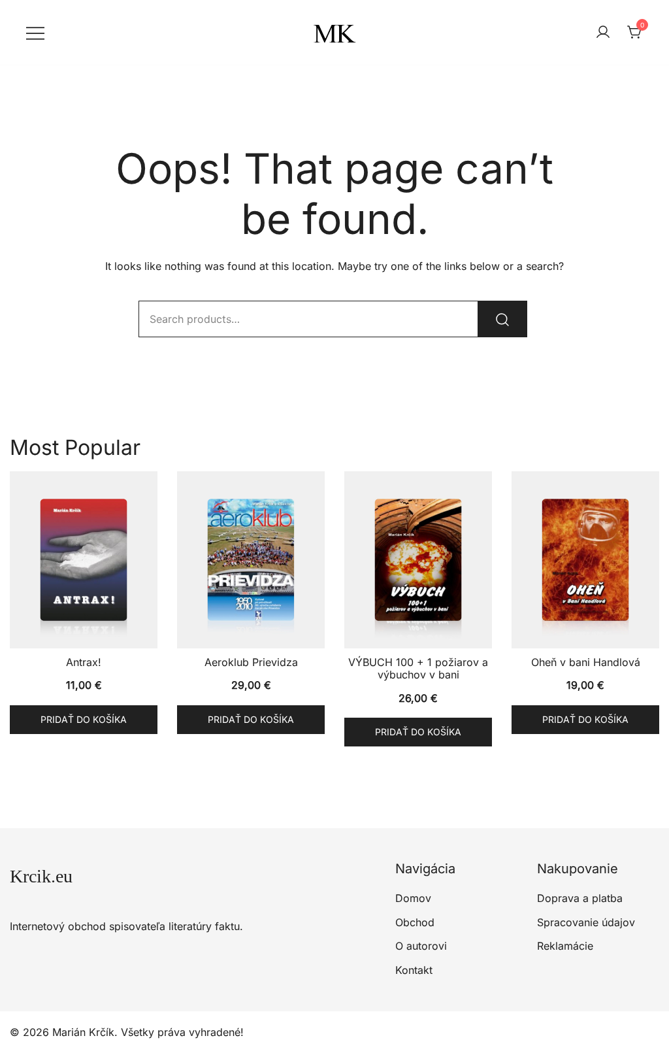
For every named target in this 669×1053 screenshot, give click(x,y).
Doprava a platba (580, 898)
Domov (413, 898)
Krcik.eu (41, 876)
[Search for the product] (502, 319)
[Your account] (603, 32)
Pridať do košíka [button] (84, 719)
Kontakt (413, 970)
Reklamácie (565, 945)
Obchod (414, 922)
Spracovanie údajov (586, 922)
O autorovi (421, 945)
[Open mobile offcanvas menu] (35, 32)
